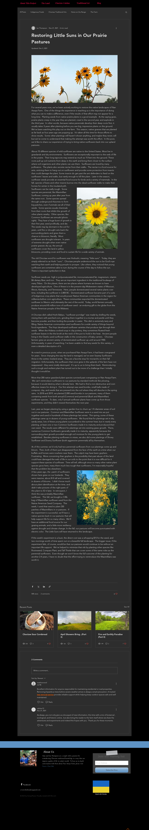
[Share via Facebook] (32, 586)
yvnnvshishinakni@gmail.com (30, 790)
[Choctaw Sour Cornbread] (37, 620)
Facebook (27, 785)
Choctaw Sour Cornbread (35, 634)
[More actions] (116, 28)
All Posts (23, 12)
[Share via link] (50, 586)
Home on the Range (78, 12)
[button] (126, 12)
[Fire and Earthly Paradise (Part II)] (112, 620)
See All (126, 607)
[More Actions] (116, 683)
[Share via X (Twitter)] (38, 586)
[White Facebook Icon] (21, 784)
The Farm (94, 12)
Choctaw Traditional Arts (57, 12)
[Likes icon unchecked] (38, 702)
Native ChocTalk (48, 766)
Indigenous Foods (37, 12)
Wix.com (53, 796)
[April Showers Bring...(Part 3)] (74, 620)
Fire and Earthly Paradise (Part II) (110, 635)
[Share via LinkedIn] (44, 586)
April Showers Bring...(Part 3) (73, 635)
